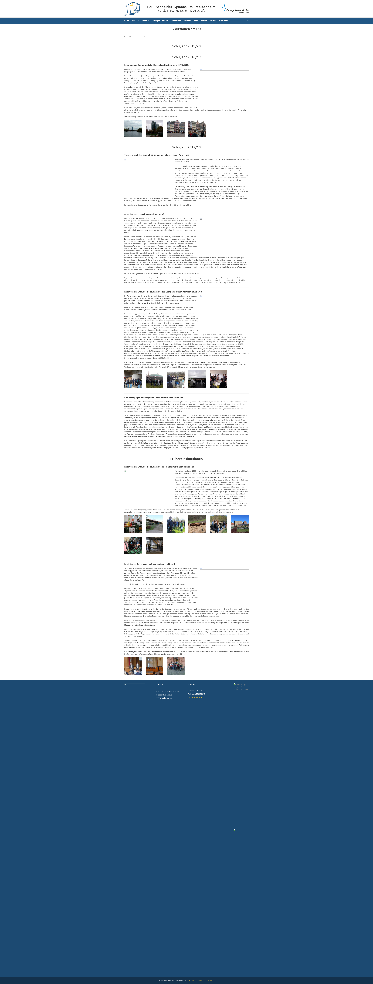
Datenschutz (211, 980)
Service (204, 20)
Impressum (201, 980)
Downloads (223, 20)
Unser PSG (146, 20)
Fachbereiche (176, 20)
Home (126, 20)
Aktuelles (135, 20)
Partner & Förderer (191, 20)
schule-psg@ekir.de (195, 697)
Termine (213, 20)
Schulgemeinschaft (160, 20)
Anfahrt (192, 980)
